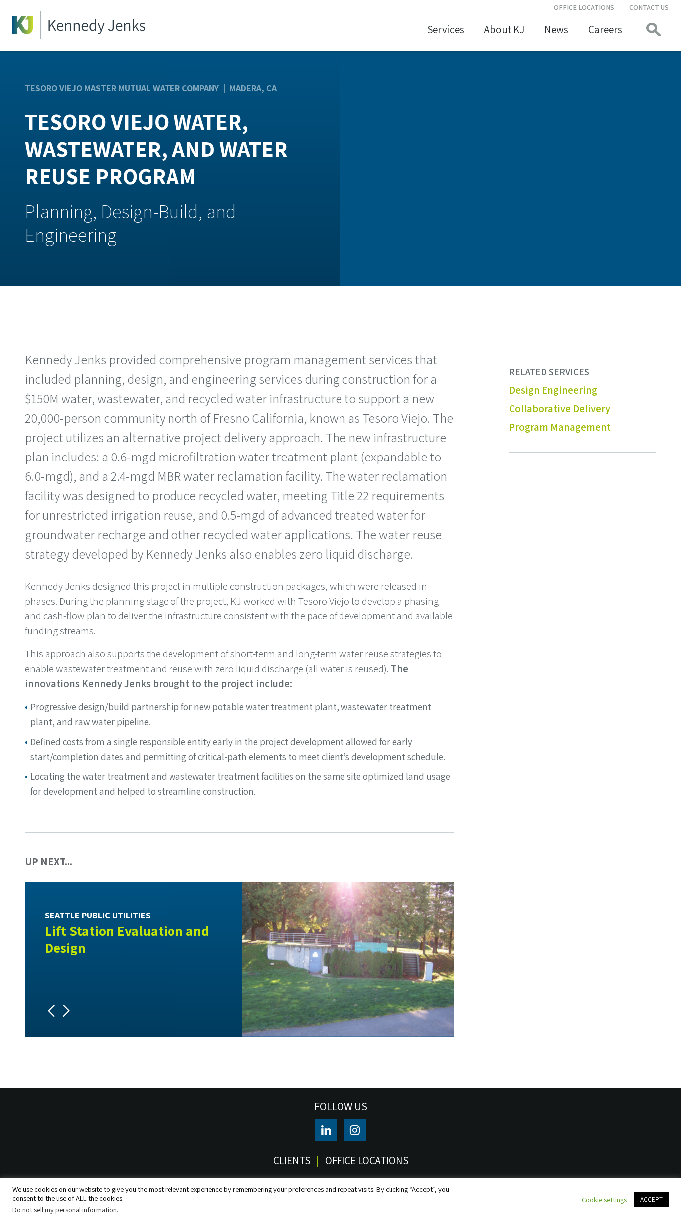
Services (445, 29)
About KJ (504, 29)
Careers (605, 29)
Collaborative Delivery (559, 408)
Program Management (560, 427)
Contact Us (649, 7)
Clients (291, 1160)
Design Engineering (553, 390)
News (556, 29)
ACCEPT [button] (651, 1199)
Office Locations (584, 7)
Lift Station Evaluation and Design (127, 939)
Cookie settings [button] (604, 1199)
